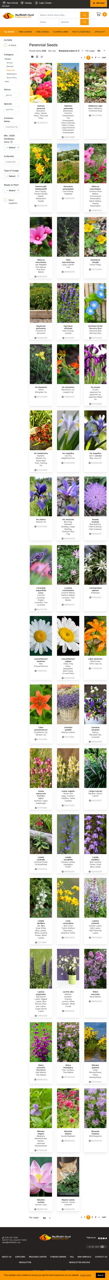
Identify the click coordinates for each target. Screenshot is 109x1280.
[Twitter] (106, 1238)
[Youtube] (104, 1238)
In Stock (12, 45)
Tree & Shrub (25, 32)
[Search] (84, 15)
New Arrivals (84, 1257)
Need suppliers (13, 201)
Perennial (11, 70)
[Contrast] (103, 1246)
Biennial (10, 66)
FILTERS (8, 40)
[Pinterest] (101, 1238)
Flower (8, 59)
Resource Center (38, 1257)
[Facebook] (99, 1238)
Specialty (100, 32)
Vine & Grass (42, 32)
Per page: (34, 1217)
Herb (7, 81)
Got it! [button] (100, 1275)
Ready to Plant (11, 185)
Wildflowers (12, 74)
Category (8, 54)
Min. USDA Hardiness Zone (9, 138)
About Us (6, 1257)
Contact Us (101, 1257)
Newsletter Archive (79, 1262)
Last (104, 57)
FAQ (72, 1257)
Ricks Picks (11, 77)
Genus (7, 89)
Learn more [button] (85, 1275)
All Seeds (9, 32)
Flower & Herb (60, 32)
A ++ (97, 1247)
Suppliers (20, 1257)
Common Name (8, 120)
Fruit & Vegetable (81, 32)
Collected (9, 156)
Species (8, 103)
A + (93, 1247)
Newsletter (25, 1262)
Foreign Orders (58, 1257)
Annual (9, 62)
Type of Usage (11, 170)
